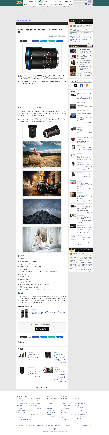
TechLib (64, 419)
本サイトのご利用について (21, 425)
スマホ (28, 9)
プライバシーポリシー (59, 425)
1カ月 (90, 23)
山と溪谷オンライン (53, 410)
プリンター (80, 6)
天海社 (77, 398)
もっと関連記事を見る (41, 387)
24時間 (78, 23)
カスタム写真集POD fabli (82, 414)
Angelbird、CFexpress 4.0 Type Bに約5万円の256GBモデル (84, 149)
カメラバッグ (48, 6)
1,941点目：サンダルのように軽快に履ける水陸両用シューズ (84, 98)
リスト (29, 41)
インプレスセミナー (35, 405)
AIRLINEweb (65, 398)
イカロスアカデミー (66, 408)
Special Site (76, 46)
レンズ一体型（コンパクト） (37, 6)
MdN (62, 410)
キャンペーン (52, 9)
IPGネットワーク (78, 410)
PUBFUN (77, 405)
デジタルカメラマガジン (22, 414)
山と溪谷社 (49, 408)
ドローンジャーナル (21, 408)
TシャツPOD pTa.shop (81, 412)
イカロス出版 (64, 396)
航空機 (41, 9)
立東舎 (50, 405)
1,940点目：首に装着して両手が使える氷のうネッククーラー (84, 119)
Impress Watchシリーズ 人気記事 (81, 249)
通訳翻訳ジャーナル (66, 403)
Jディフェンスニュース (67, 400)
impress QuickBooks (80, 403)
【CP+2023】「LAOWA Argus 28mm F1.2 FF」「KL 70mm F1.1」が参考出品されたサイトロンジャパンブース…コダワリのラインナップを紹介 (60, 374)
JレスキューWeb (66, 405)
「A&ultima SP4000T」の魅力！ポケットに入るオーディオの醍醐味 (84, 68)
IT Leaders (19, 405)
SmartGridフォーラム (35, 398)
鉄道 (36, 9)
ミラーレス (19, 6)
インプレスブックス (35, 414)
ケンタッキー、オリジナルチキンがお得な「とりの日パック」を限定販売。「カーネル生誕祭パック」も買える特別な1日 (82, 262)
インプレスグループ (76, 425)
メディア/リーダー (57, 6)
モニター (74, 6)
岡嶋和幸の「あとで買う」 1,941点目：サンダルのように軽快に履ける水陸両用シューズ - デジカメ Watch (82, 27)
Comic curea (79, 400)
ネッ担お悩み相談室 (21, 410)
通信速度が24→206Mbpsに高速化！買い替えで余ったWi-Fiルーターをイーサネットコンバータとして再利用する (82, 269)
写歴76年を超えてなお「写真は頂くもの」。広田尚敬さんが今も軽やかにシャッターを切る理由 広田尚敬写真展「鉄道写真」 (82, 41)
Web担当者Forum (21, 400)
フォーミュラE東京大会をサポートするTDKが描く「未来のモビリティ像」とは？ (84, 51)
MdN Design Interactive (67, 414)
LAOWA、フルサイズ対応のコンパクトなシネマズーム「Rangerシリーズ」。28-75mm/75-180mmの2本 (60, 357)
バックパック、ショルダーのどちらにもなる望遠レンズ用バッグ (84, 176)
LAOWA (19, 345)
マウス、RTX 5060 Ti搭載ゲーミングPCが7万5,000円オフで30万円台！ (84, 62)
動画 (46, 9)
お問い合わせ (32, 425)
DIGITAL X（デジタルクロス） (37, 408)
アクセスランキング (78, 20)
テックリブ (63, 417)
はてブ (44, 41)
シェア (36, 41)
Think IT (19, 398)
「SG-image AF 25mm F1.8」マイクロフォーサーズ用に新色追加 (84, 196)
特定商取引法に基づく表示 (87, 425)
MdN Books (65, 412)
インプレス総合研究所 (22, 403)
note (52, 41)
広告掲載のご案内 (40, 425)
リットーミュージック (53, 398)
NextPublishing (34, 416)
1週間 (84, 23)
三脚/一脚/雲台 (66, 6)
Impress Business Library (36, 403)
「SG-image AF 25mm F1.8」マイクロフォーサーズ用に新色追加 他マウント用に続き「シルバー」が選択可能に (82, 37)
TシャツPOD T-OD (53, 403)
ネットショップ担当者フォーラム (38, 400)
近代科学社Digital (52, 416)
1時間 (72, 23)
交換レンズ (26, 6)
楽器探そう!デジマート (53, 400)
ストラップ (22, 9)
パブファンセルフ (80, 407)
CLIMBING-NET (52, 412)
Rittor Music (49, 396)
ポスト (25, 41)
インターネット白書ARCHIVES (24, 419)
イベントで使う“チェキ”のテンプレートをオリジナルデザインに (84, 239)
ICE (75, 396)
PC (17, 9)
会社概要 (68, 425)
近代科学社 (49, 414)
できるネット (20, 417)
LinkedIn (60, 41)
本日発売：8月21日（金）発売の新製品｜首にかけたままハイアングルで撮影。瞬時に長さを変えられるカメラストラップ (82, 34)
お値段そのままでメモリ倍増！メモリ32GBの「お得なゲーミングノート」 (84, 57)
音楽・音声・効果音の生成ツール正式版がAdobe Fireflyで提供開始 (84, 185)
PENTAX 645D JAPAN (82, 110)
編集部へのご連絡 (49, 425)
